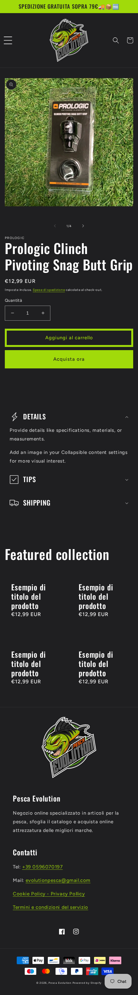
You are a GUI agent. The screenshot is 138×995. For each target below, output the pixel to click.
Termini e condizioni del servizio (50, 907)
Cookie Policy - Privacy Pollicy (49, 894)
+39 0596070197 (42, 867)
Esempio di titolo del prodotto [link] (28, 597)
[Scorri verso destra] (83, 226)
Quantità (13, 300)
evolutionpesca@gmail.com (58, 880)
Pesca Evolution (60, 982)
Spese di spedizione (49, 290)
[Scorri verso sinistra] (55, 226)
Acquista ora (69, 359)
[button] (8, 40)
